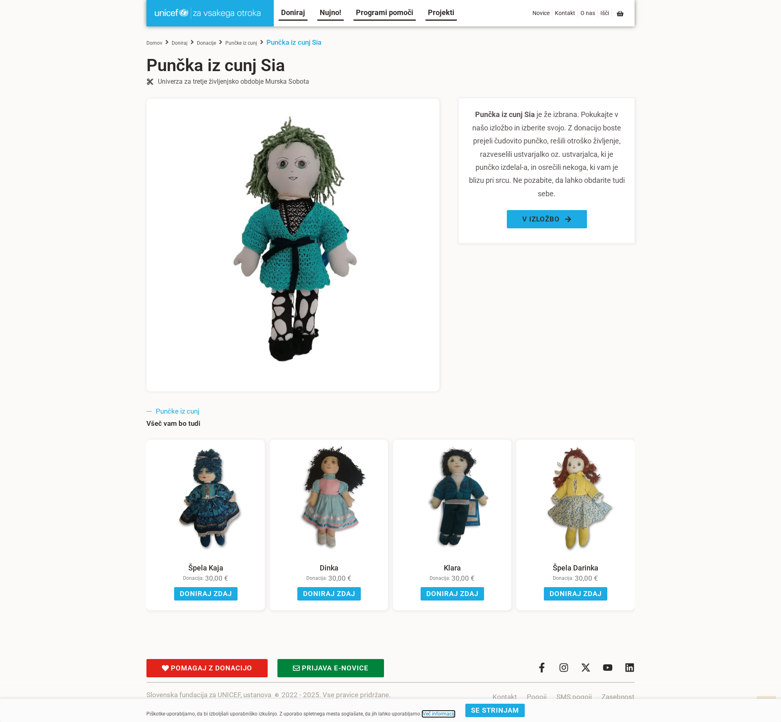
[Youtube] (608, 667)
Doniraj (180, 43)
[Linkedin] (630, 667)
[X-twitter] (586, 667)
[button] (547, 219)
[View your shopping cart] (621, 13)
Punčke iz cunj (241, 43)
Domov (154, 43)
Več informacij (438, 714)
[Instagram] (564, 667)
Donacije (206, 43)
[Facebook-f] (542, 667)
